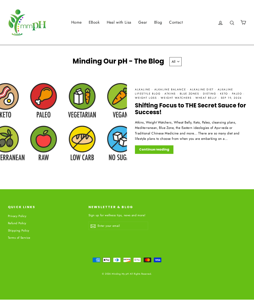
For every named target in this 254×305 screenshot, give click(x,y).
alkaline (143, 89)
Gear (142, 22)
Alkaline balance (170, 89)
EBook (94, 22)
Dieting (210, 94)
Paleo (237, 94)
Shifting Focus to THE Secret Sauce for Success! (190, 108)
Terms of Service (19, 238)
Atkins (171, 94)
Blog (158, 22)
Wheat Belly (206, 98)
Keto (224, 94)
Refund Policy (17, 223)
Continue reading (154, 149)
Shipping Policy (18, 230)
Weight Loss (146, 98)
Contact (176, 22)
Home (76, 22)
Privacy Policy (17, 216)
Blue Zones (190, 94)
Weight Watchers (177, 98)
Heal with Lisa (119, 22)
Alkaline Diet (202, 89)
